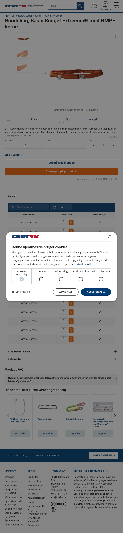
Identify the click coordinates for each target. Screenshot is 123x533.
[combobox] (109, 236)
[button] (21, 292)
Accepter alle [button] (96, 291)
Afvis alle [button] (65, 291)
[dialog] (61, 266)
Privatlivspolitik (84, 264)
